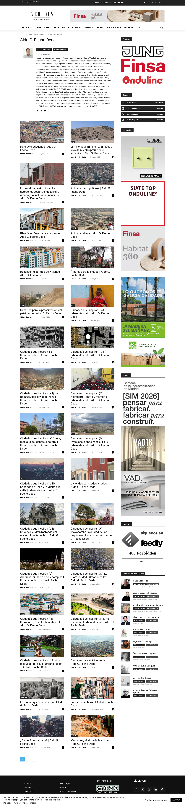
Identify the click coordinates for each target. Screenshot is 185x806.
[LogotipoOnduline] (143, 80)
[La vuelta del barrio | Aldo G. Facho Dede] (92, 688)
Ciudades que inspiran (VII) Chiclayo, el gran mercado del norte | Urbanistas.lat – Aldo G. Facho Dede (39, 533)
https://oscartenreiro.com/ (141, 660)
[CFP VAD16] (143, 448)
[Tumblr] (163, 2)
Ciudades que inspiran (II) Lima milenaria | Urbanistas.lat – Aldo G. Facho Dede (92, 622)
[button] (161, 27)
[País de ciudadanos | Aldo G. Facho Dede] (42, 132)
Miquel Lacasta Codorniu (145, 593)
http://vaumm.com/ (139, 647)
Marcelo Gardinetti (142, 678)
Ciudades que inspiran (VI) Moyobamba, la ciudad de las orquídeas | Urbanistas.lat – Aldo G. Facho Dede (91, 533)
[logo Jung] (143, 51)
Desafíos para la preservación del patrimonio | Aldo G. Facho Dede (41, 311)
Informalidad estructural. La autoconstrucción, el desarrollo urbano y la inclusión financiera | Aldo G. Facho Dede (40, 193)
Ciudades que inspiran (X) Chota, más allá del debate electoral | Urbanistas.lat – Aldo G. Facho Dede (40, 443)
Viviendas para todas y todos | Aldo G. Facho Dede (89, 485)
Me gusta (159, 103)
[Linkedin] (155, 2)
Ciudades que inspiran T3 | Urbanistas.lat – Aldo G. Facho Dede (39, 355)
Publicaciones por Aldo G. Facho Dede (48, 34)
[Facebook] (144, 2)
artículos (24, 229)
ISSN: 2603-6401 (104, 781)
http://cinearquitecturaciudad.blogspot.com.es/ (148, 587)
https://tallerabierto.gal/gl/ (141, 635)
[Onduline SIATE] (143, 203)
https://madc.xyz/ (138, 623)
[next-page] (33, 759)
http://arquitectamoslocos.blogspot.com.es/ (147, 611)
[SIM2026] (143, 403)
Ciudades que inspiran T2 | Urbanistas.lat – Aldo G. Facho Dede (90, 355)
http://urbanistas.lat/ (43, 54)
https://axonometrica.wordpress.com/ (145, 599)
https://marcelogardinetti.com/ (142, 684)
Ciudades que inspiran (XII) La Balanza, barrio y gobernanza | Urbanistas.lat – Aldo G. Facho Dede (39, 398)
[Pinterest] (159, 2)
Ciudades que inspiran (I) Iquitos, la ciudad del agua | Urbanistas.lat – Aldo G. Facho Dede (41, 664)
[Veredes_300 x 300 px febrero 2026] (143, 299)
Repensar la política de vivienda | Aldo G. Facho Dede (40, 273)
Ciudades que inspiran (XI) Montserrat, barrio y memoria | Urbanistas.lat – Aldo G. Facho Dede (90, 398)
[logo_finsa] (143, 65)
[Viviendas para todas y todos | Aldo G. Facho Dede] (92, 469)
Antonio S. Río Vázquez (144, 665)
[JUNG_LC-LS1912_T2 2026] (143, 158)
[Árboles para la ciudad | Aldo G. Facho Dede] (92, 257)
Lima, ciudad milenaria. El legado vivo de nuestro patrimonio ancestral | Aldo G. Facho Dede (91, 150)
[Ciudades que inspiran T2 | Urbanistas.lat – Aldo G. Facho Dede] (92, 337)
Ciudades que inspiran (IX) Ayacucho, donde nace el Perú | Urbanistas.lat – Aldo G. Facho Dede (90, 443)
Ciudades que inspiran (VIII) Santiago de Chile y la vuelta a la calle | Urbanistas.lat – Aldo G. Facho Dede (40, 488)
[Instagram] (152, 2)
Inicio (22, 34)
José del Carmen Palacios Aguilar (145, 691)
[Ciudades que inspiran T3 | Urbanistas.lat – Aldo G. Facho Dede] (42, 337)
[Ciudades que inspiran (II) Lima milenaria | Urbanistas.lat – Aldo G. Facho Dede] (92, 604)
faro (22, 142)
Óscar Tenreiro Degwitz (144, 653)
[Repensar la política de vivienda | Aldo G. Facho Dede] (42, 257)
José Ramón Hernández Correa (148, 605)
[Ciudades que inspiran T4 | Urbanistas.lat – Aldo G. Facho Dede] (92, 296)
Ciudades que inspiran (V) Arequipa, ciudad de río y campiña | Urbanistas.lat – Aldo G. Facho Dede (42, 578)
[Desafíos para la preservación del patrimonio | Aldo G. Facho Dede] (42, 296)
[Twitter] (148, 2)
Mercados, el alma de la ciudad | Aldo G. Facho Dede (91, 742)
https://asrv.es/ (137, 672)
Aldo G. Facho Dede (27, 154)
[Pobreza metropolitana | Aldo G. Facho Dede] (92, 174)
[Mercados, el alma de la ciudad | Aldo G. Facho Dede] (92, 726)
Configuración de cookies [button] (156, 800)
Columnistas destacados (133, 574)
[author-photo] (29, 80)
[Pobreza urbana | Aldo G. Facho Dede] (92, 219)
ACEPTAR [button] (176, 800)
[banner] (143, 493)
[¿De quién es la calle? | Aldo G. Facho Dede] (42, 726)
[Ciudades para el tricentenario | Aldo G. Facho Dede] (92, 646)
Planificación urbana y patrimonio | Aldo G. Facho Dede (42, 235)
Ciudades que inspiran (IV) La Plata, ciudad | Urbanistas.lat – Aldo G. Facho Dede (90, 577)
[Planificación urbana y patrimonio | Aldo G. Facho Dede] (42, 219)
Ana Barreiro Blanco (142, 629)
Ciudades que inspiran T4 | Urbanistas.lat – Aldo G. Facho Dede (90, 313)
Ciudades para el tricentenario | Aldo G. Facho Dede (90, 662)
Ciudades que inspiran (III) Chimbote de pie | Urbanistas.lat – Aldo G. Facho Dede (41, 622)
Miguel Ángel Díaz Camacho (146, 617)
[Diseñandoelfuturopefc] (143, 344)
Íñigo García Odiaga (142, 641)
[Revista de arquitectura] (42, 16)
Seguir (160, 108)
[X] (49, 110)
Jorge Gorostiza (140, 580)
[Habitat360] (143, 248)
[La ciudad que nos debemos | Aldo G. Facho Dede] (42, 688)
